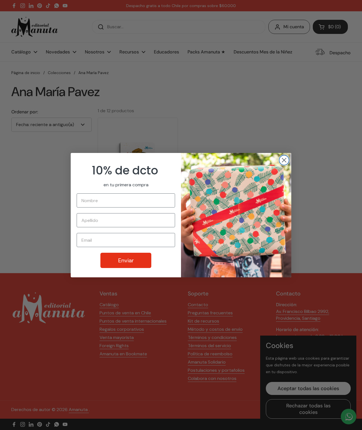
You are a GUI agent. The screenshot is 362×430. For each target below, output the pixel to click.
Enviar (126, 260)
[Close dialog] (284, 160)
